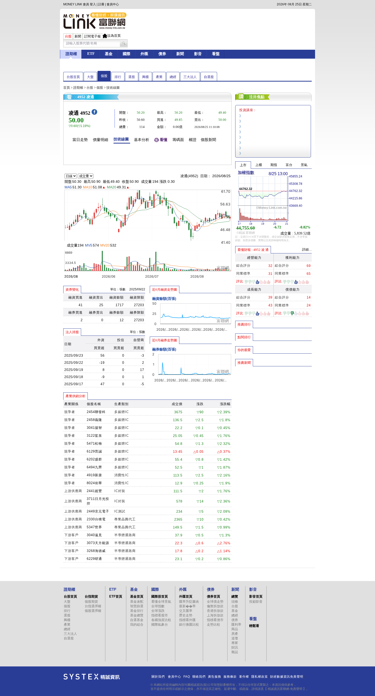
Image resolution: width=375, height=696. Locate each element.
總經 (173, 77)
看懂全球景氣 (161, 601)
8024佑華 (94, 483)
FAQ (186, 676)
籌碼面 (178, 140)
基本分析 (141, 140)
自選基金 (136, 620)
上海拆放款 (215, 615)
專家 (234, 643)
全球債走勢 (215, 601)
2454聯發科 (96, 412)
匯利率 (236, 624)
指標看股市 (159, 615)
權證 (192, 140)
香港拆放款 (215, 611)
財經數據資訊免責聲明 (286, 676)
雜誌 (234, 652)
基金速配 (136, 601)
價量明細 (100, 140)
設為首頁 (114, 35)
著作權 (244, 676)
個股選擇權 (93, 611)
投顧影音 (255, 601)
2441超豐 (94, 491)
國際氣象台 (159, 624)
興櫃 (145, 77)
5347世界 (94, 527)
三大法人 (190, 77)
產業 (159, 77)
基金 (234, 611)
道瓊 (234, 638)
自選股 (209, 77)
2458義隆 (94, 420)
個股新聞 (208, 140)
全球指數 (158, 606)
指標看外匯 (187, 620)
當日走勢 (80, 140)
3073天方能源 (98, 543)
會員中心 (113, 4)
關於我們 (158, 676)
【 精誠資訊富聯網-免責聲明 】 (285, 689)
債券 (234, 620)
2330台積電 (96, 519)
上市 (243, 165)
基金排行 (136, 611)
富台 (289, 165)
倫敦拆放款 (215, 606)
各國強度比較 (161, 620)
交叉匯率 (185, 611)
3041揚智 (94, 428)
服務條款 (230, 676)
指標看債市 (215, 620)
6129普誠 (94, 451)
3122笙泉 (94, 435)
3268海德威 (96, 551)
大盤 (90, 77)
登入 (93, 4)
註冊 (101, 4)
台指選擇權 (93, 606)
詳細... (307, 249)
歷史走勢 (185, 615)
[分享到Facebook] (94, 113)
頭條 (234, 601)
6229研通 (94, 559)
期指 (273, 165)
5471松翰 (94, 443)
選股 (131, 77)
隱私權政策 (259, 676)
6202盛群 (94, 459)
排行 (118, 77)
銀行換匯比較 (189, 624)
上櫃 (258, 165)
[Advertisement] (273, 403)
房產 (234, 634)
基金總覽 (136, 615)
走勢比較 (213, 624)
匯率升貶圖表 (189, 601)
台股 (89, 87)
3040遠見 (94, 535)
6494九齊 (94, 467)
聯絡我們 (199, 676)
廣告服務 (214, 676)
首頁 (66, 87)
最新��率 (187, 606)
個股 (104, 76)
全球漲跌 (158, 611)
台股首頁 (73, 77)
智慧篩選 (136, 606)
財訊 (234, 647)
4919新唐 (94, 475)
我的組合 (136, 624)
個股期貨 (91, 601)
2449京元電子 (98, 511)
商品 (234, 629)
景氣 (304, 165)
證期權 (78, 87)
